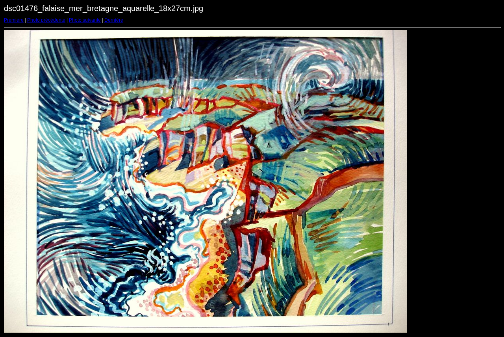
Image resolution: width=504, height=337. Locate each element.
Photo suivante (85, 20)
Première (14, 20)
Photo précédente (46, 20)
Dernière (113, 20)
